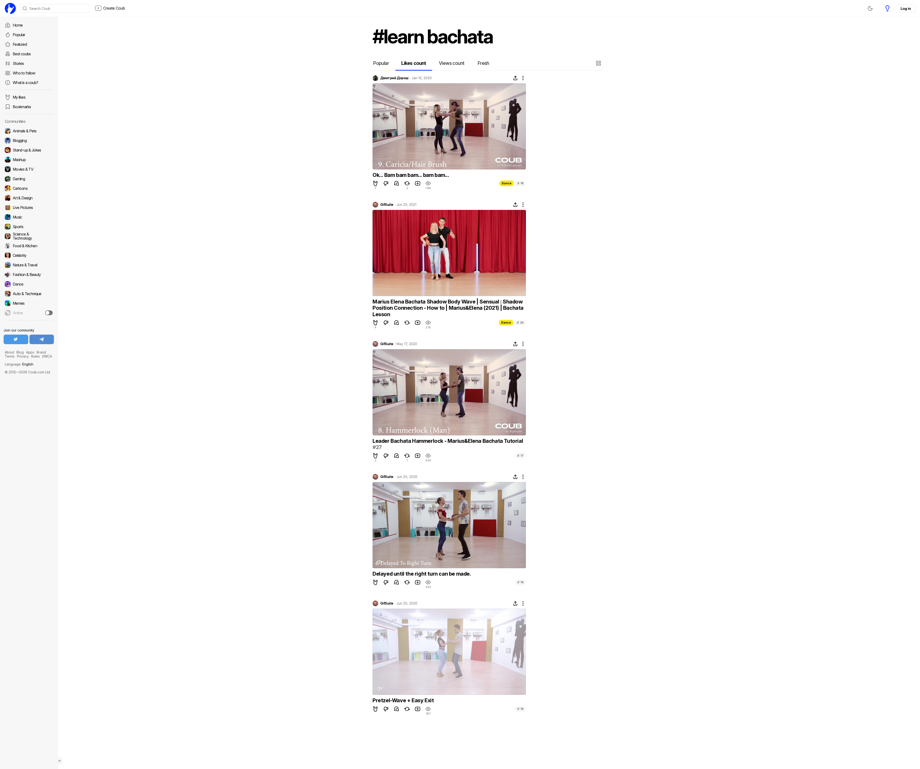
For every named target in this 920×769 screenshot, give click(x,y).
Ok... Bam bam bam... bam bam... (411, 175)
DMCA (47, 356)
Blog (20, 352)
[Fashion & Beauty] (29, 274)
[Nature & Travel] (29, 265)
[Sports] (29, 226)
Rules (35, 356)
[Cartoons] (29, 188)
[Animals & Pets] (29, 131)
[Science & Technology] (29, 236)
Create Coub (114, 8)
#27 (377, 447)
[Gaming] (29, 179)
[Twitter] (16, 339)
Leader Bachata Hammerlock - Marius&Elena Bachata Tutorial (448, 441)
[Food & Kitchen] (29, 246)
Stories (18, 63)
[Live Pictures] (29, 207)
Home (18, 25)
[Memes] (29, 303)
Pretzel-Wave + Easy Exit (403, 700)
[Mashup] (29, 159)
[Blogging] (29, 140)
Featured (20, 44)
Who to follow (24, 73)
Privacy (23, 356)
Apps (30, 352)
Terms (10, 356)
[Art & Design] (29, 198)
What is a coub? (25, 82)
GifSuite (386, 204)
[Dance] (29, 284)
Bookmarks (22, 106)
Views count (451, 63)
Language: (19, 364)
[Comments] (396, 183)
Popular (19, 34)
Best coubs (22, 53)
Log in (906, 8)
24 (520, 322)
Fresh (483, 63)
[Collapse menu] (60, 761)
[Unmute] (379, 561)
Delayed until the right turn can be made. (422, 574)
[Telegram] (41, 339)
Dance (507, 183)
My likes (19, 97)
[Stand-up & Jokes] (29, 150)
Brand (41, 352)
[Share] (515, 78)
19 (520, 582)
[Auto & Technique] (29, 293)
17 (520, 456)
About (9, 352)
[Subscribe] (49, 312)
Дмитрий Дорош (394, 78)
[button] (599, 63)
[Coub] (10, 8)
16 (520, 183)
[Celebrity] (29, 255)
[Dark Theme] (870, 8)
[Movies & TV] (29, 169)
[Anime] (29, 313)
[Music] (29, 217)
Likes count (413, 63)
